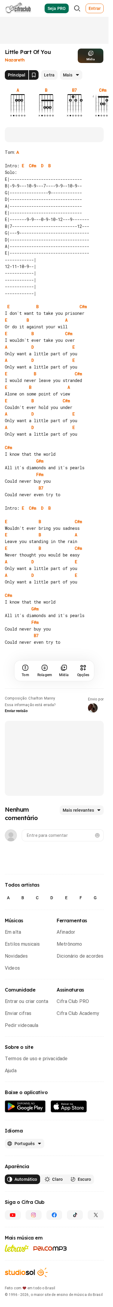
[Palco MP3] (50, 1262)
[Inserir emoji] (97, 849)
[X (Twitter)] (96, 1228)
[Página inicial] (18, 8)
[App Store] (69, 1120)
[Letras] (17, 1261)
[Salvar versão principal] (34, 75)
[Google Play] (25, 1120)
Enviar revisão (16, 724)
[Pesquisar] (77, 8)
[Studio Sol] (26, 1286)
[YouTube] (13, 1228)
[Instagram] (34, 1228)
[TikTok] (75, 1228)
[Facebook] (54, 1228)
